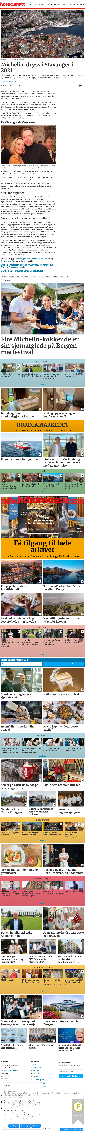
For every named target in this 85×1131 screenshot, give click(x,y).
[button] (4, 371)
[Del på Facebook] (77, 85)
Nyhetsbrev (71, 4)
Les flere (42, 384)
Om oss (64, 4)
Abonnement (41, 4)
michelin (33, 277)
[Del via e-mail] (82, 85)
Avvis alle (36, 1126)
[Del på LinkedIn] (80, 85)
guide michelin (17, 277)
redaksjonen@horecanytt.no (10, 1070)
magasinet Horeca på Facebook (34, 259)
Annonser (57, 4)
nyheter (56, 277)
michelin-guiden (44, 277)
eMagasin (79, 4)
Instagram (6, 261)
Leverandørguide (38, 1080)
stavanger (64, 277)
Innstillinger (13, 1126)
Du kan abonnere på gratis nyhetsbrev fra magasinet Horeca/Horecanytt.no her (27, 266)
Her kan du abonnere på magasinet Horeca (22, 271)
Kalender (36, 1077)
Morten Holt (5, 1076)
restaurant (6, 277)
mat (26, 277)
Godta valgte (25, 1126)
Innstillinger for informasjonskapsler (71, 1129)
